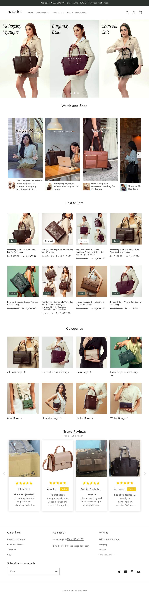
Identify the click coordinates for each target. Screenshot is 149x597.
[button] (42, 13)
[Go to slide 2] (74, 93)
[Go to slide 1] (71, 93)
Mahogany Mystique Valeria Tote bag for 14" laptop (21, 251)
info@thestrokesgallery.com (75, 545)
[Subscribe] (56, 571)
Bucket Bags (83, 418)
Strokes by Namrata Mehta (78, 590)
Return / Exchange (16, 539)
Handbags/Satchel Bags (124, 372)
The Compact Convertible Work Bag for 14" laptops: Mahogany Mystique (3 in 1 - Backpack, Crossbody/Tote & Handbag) (57, 306)
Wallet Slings (117, 418)
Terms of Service (107, 554)
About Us (11, 549)
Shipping (103, 544)
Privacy (102, 549)
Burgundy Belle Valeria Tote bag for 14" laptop (125, 303)
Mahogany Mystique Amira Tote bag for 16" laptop (57, 251)
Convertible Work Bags (55, 372)
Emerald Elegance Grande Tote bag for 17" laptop (22, 303)
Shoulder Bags (50, 418)
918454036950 (75, 539)
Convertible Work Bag (74, 58)
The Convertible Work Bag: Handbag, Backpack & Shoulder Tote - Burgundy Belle (90, 252)
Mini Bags (13, 418)
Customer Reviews (16, 544)
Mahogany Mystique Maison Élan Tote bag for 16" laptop (124, 251)
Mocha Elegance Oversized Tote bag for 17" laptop (90, 303)
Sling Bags (82, 372)
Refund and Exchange (109, 539)
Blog (9, 554)
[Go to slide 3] (78, 93)
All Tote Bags (14, 372)
